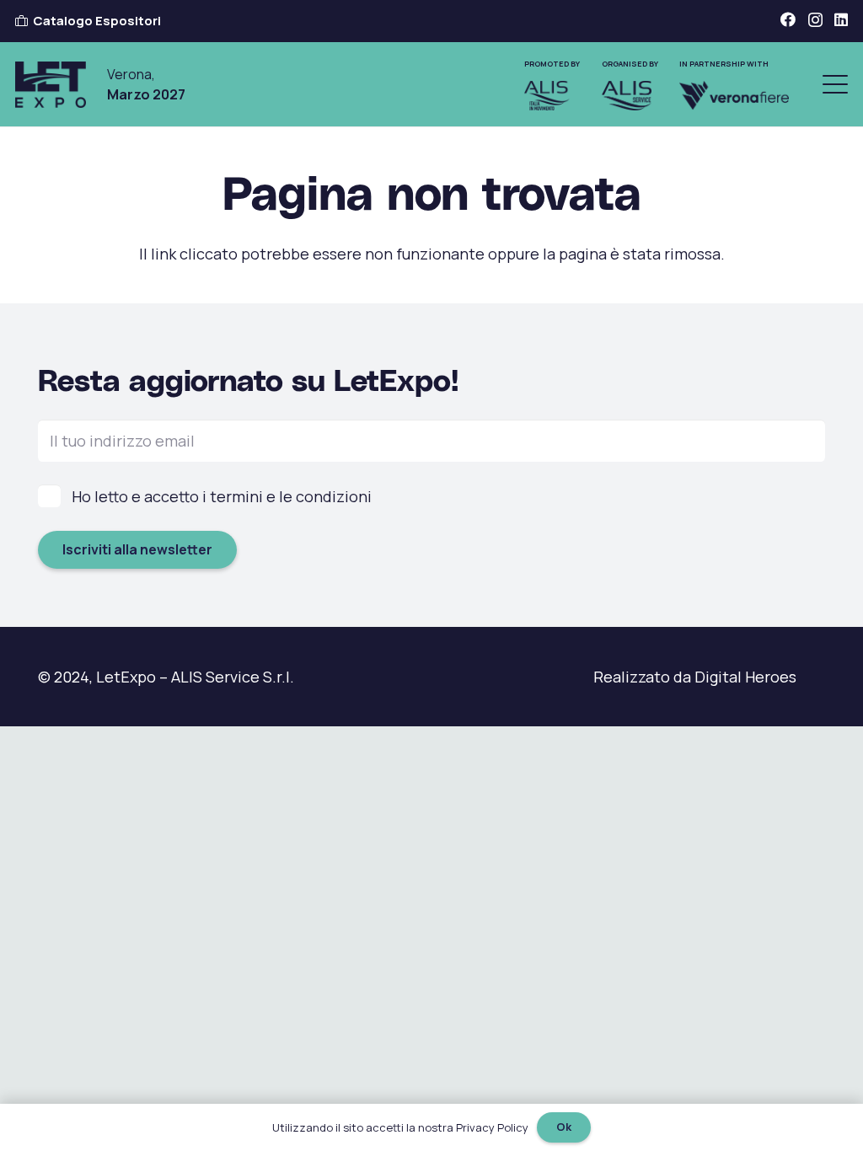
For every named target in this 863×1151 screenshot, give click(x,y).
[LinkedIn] (841, 19)
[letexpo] (50, 85)
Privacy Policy (492, 1127)
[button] (835, 84)
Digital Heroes (745, 677)
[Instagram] (815, 20)
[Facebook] (788, 19)
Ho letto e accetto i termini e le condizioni (222, 496)
